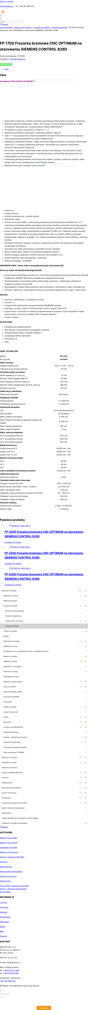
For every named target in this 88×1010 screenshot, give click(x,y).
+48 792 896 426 (7, 981)
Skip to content (6, 1)
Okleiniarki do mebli (8, 847)
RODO (2, 926)
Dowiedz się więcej (13, 542)
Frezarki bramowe (59, 27)
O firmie (3, 902)
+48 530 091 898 (10, 973)
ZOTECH (3, 862)
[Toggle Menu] (3, 12)
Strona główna (6, 27)
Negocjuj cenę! (6, 64)
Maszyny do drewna (9, 843)
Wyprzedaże (5, 892)
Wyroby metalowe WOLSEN (12, 857)
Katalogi (3, 912)
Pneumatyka (5, 881)
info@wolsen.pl (6, 6)
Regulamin (4, 922)
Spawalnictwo (6, 867)
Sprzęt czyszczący (8, 876)
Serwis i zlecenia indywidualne (13, 889)
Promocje (4, 907)
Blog (2, 931)
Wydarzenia (5, 917)
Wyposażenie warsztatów (11, 871)
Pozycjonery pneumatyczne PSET (14, 886)
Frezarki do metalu (41, 27)
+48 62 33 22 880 (11, 970)
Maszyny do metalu (22, 27)
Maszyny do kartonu (9, 852)
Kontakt (3, 936)
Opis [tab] (6, 69)
